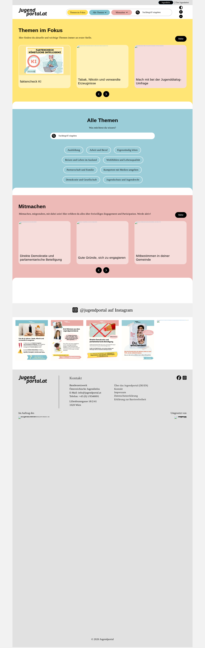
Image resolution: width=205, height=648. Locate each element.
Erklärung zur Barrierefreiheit (130, 399)
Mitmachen (120, 12)
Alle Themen (98, 12)
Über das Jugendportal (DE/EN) (131, 385)
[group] (44, 66)
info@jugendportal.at (89, 392)
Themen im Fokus (77, 12)
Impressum (120, 392)
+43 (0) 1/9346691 (89, 396)
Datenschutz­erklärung (126, 395)
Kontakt (118, 389)
